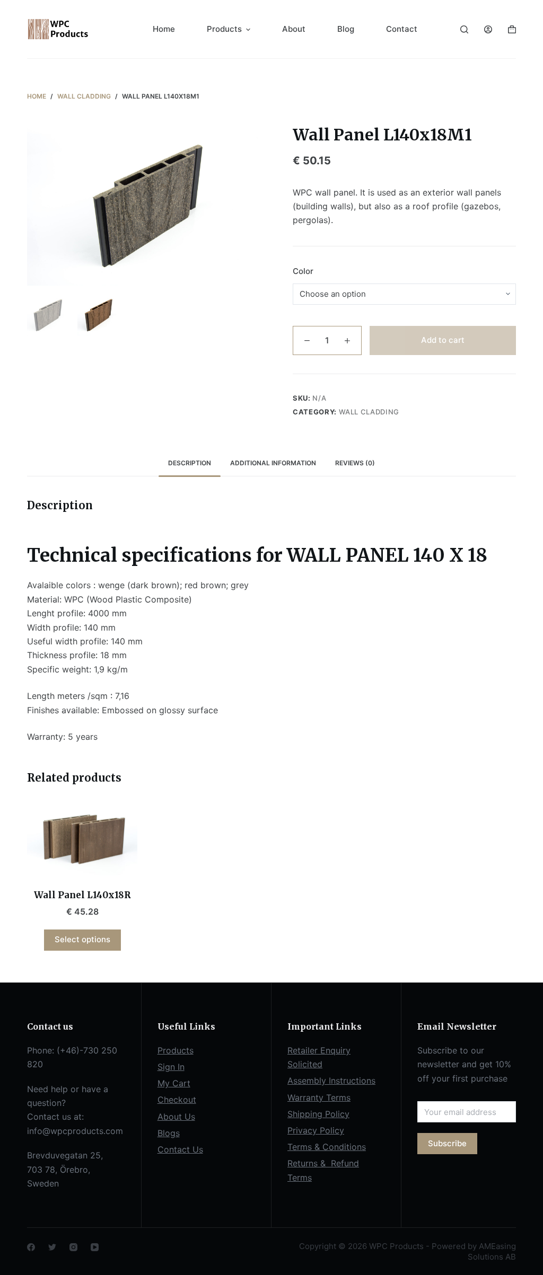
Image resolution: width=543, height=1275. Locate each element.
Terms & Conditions (326, 1146)
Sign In (171, 1066)
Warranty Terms (319, 1097)
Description (189, 463)
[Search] (464, 29)
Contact (401, 29)
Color (303, 271)
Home (164, 29)
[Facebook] (31, 1247)
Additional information (273, 463)
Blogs (168, 1133)
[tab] (190, 462)
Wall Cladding (369, 412)
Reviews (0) (355, 463)
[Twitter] (52, 1247)
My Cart (173, 1083)
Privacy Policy (315, 1130)
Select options (82, 939)
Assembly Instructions (331, 1080)
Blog (345, 29)
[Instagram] (73, 1247)
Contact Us (180, 1149)
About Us (176, 1116)
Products (224, 29)
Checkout (176, 1099)
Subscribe (447, 1143)
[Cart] (512, 29)
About (293, 29)
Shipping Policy (318, 1114)
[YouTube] (95, 1247)
